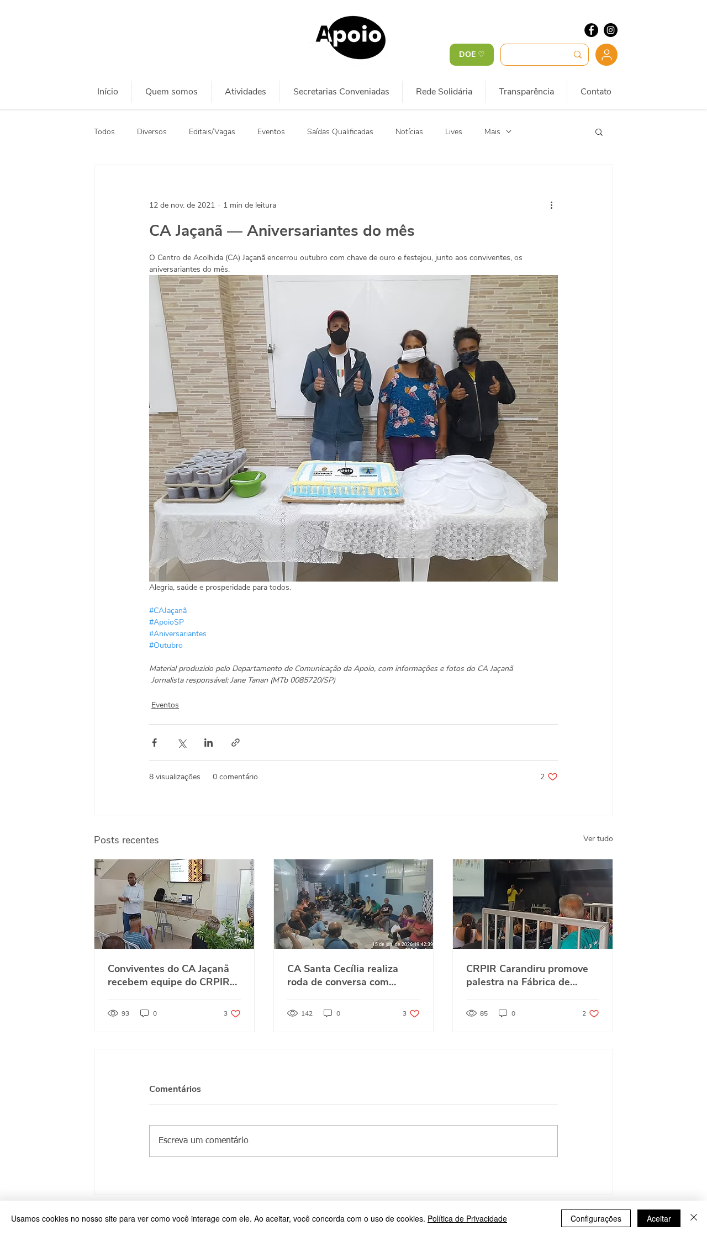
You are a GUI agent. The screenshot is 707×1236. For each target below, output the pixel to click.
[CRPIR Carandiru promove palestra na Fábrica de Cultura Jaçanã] (533, 904)
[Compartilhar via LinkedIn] (208, 742)
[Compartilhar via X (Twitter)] (181, 742)
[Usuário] (606, 55)
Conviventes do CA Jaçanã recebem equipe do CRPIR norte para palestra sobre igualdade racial (169, 975)
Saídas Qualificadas (340, 131)
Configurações (596, 1218)
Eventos (271, 131)
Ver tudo (598, 838)
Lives (453, 131)
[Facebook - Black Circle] (591, 30)
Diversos (152, 131)
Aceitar (659, 1218)
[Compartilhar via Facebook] (154, 742)
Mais (492, 131)
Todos (104, 131)
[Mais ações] (551, 205)
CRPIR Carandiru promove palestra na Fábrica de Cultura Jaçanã (527, 975)
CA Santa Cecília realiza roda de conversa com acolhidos (342, 975)
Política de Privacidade (467, 1218)
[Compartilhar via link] (235, 742)
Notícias (409, 131)
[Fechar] (693, 1218)
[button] (599, 131)
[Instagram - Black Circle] (611, 30)
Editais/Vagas (212, 131)
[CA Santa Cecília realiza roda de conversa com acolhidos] (354, 904)
